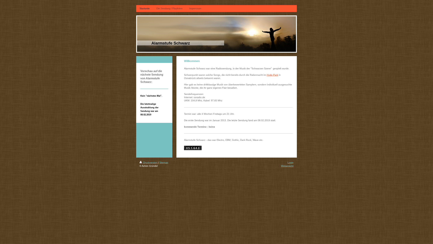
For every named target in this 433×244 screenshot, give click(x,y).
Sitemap (163, 162)
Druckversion (150, 162)
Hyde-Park (272, 75)
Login (290, 162)
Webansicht (287, 166)
